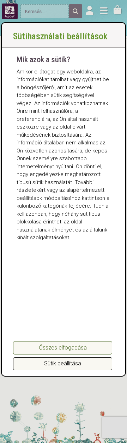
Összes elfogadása (63, 347)
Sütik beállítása (62, 363)
